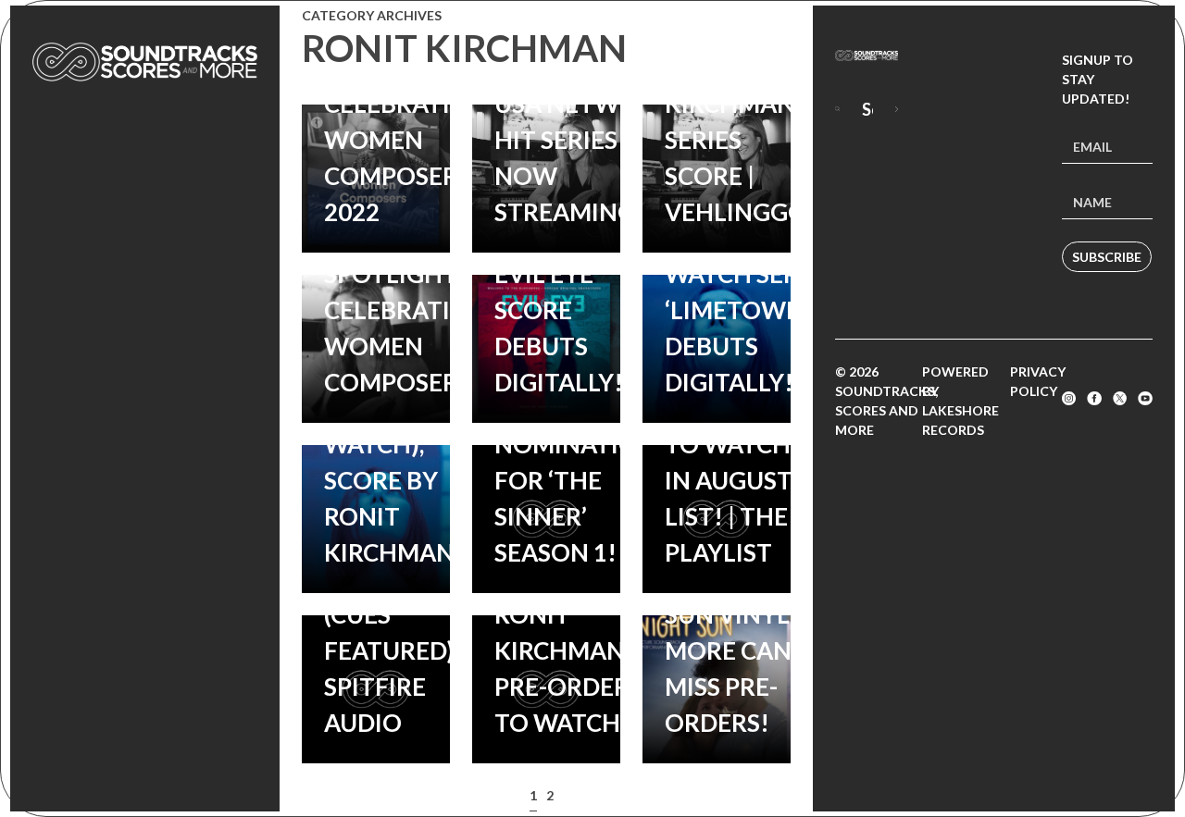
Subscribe (1106, 257)
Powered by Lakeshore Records (960, 401)
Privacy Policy (1038, 381)
